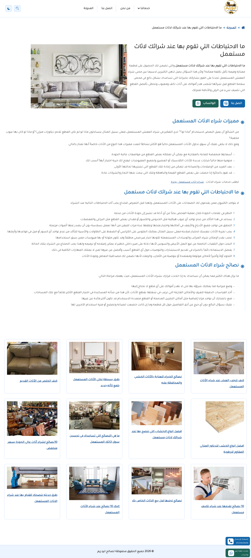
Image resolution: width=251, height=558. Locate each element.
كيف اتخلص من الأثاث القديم (38, 381)
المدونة (88, 8)
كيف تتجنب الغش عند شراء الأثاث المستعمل (222, 383)
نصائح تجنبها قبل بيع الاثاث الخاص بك (157, 500)
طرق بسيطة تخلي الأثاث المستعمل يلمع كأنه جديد (96, 382)
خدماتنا (145, 8)
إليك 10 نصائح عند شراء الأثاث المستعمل (100, 509)
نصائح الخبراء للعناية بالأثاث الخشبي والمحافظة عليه (158, 380)
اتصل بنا (106, 8)
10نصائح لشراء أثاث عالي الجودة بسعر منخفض (32, 445)
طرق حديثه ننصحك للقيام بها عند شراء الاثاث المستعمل (32, 498)
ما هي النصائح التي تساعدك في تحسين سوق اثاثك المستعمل (95, 439)
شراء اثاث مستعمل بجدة (187, 182)
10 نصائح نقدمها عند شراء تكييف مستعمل (222, 509)
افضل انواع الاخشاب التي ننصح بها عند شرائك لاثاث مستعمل (157, 434)
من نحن (125, 8)
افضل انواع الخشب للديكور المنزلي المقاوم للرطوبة (222, 449)
